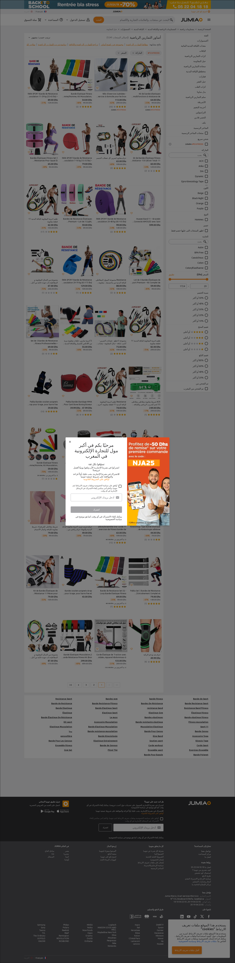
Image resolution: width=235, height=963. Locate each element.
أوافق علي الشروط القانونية (96, 479)
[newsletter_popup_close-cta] (70, 442)
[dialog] (117, 481)
